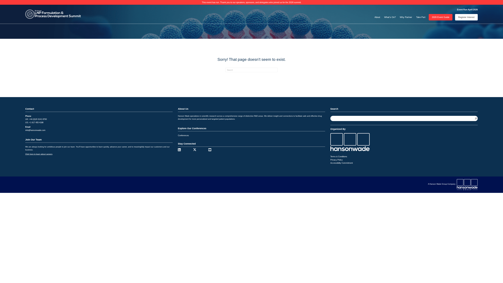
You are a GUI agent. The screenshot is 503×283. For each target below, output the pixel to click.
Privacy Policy (336, 160)
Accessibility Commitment (341, 163)
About (377, 17)
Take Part (420, 17)
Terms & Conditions (338, 156)
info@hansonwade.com (35, 130)
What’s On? (390, 17)
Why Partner (406, 17)
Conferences (183, 135)
